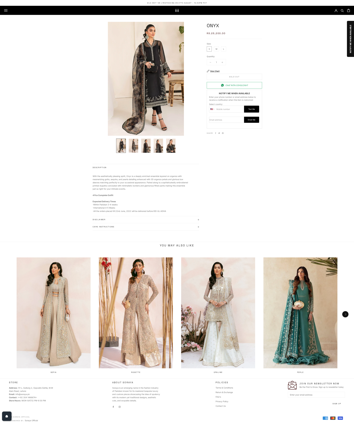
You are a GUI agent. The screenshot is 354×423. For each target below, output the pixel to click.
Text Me (251, 109)
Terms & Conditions (224, 388)
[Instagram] (120, 406)
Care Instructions (103, 227)
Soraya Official (31, 420)
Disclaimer (99, 219)
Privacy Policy (222, 401)
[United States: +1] (212, 109)
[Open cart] (348, 10)
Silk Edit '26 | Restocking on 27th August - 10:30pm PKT (177, 3)
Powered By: (18, 421)
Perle (300, 372)
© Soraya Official (20, 417)
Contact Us (221, 406)
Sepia (54, 372)
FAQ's (218, 397)
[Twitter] (219, 133)
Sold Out (234, 77)
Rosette (136, 372)
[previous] (9, 314)
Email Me (251, 120)
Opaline (218, 372)
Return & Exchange (224, 392)
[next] (345, 314)
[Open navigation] (5, 10)
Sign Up (337, 404)
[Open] (6, 416)
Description (99, 167)
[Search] (342, 10)
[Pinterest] (223, 133)
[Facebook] (215, 133)
